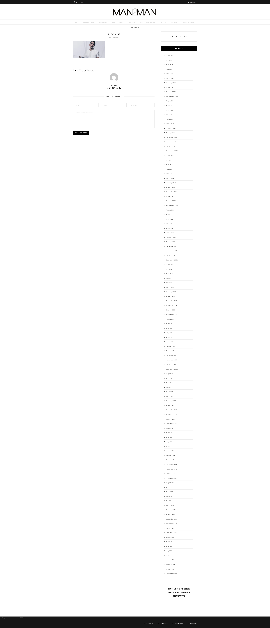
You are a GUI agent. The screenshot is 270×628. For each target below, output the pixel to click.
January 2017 (170, 569)
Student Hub (88, 22)
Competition (117, 22)
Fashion (131, 22)
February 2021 (170, 346)
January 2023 (170, 242)
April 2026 (169, 73)
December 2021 (171, 301)
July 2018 (169, 487)
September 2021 (171, 314)
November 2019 (171, 414)
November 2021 (171, 305)
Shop (76, 22)
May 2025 (169, 114)
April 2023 (169, 228)
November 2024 (171, 142)
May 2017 (169, 551)
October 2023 (171, 201)
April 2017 (169, 555)
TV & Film (135, 27)
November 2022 (171, 251)
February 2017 (170, 564)
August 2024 (170, 155)
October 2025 (171, 92)
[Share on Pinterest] (92, 70)
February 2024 (171, 183)
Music (163, 22)
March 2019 (170, 451)
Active (174, 22)
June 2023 (169, 219)
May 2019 (169, 442)
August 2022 (170, 264)
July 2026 (169, 60)
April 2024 (169, 173)
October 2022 (171, 255)
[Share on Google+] (88, 70)
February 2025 (171, 128)
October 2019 (170, 419)
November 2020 (171, 360)
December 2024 (171, 137)
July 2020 (169, 378)
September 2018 (172, 478)
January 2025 (170, 133)
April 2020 (169, 392)
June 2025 (169, 110)
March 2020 (170, 396)
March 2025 (170, 123)
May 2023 (169, 223)
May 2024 (169, 169)
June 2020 (169, 383)
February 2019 (171, 455)
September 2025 (172, 96)
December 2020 (171, 355)
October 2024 (171, 146)
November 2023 (171, 196)
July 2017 (169, 542)
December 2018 (171, 464)
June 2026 (169, 64)
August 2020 (170, 373)
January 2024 (170, 187)
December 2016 (171, 573)
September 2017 (171, 533)
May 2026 (169, 69)
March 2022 (170, 287)
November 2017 (171, 523)
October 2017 (170, 528)
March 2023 (170, 233)
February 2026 (171, 83)
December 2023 (171, 192)
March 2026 (170, 78)
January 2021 (170, 351)
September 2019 (171, 423)
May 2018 (169, 496)
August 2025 (170, 101)
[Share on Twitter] (85, 70)
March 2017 (169, 560)
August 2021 (170, 319)
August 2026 (170, 55)
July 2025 (169, 105)
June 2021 (169, 328)
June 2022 (169, 274)
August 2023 (170, 210)
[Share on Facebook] (81, 70)
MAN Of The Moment (148, 22)
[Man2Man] (135, 11)
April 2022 (169, 283)
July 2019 (169, 433)
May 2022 (169, 278)
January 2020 (170, 405)
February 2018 (171, 510)
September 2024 (172, 151)
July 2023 (169, 214)
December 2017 (171, 519)
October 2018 (170, 473)
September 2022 (172, 260)
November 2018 (171, 469)
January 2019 (170, 460)
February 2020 (171, 401)
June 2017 (169, 546)
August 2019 (170, 428)
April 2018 (169, 501)
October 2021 (170, 310)
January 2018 (170, 514)
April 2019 (169, 446)
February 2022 (171, 292)
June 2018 (169, 492)
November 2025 (171, 87)
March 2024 (170, 178)
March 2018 (170, 505)
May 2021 (169, 333)
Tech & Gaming (188, 22)
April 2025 (169, 119)
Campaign (103, 22)
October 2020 (171, 364)
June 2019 (169, 437)
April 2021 (169, 337)
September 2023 (172, 205)
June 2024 (169, 164)
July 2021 (169, 323)
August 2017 (170, 537)
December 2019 (171, 410)
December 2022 (171, 246)
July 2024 (169, 160)
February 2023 (171, 237)
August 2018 (170, 483)
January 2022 (170, 296)
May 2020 (169, 387)
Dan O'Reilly (114, 88)
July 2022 (169, 269)
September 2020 (172, 369)
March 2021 (169, 342)
